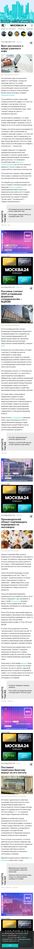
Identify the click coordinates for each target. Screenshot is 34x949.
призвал (24, 663)
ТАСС (3, 346)
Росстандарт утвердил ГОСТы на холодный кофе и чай (20, 215)
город (3, 887)
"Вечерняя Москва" (8, 95)
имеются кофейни (15, 187)
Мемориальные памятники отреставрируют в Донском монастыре (18, 870)
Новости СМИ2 (5, 256)
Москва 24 (17, 25)
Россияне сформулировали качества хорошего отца (18, 438)
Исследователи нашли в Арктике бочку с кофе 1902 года (20, 210)
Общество (19, 42)
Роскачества (15, 601)
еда (9, 225)
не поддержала (16, 417)
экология (3, 701)
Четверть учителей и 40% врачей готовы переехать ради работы (20, 443)
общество (4, 225)
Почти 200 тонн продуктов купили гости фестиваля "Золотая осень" (20, 691)
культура (15, 887)
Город (18, 763)
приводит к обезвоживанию (12, 163)
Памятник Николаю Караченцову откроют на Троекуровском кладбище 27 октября (20, 877)
